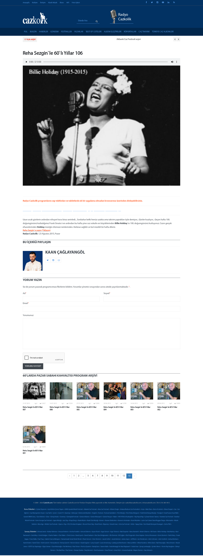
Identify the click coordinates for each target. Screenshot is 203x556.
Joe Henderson (142, 539)
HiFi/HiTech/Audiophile (125, 517)
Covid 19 (61, 513)
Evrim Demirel (162, 535)
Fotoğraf (160, 513)
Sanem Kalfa (104, 546)
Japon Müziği (57, 520)
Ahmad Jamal (41, 532)
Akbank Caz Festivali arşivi (52, 39)
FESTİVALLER (66, 32)
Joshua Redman (173, 539)
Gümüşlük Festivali (72, 517)
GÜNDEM (54, 32)
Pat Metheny (67, 546)
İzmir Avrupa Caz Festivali (44, 520)
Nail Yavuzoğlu (160, 543)
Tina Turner (69, 550)
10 (112, 476)
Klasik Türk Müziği (92, 520)
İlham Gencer (87, 539)
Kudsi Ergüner (85, 543)
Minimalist (169, 520)
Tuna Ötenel (109, 550)
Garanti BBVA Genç (29, 517)
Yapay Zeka (138, 524)
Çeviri (55, 513)
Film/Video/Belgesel (132, 513)
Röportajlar (130, 32)
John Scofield (162, 539)
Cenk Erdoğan (43, 535)
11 (118, 476)
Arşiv (142, 509)
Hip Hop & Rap (139, 517)
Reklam (35, 3)
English (94, 513)
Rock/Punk (98, 524)
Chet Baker (62, 535)
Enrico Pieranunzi (151, 535)
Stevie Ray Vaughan (168, 546)
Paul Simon (76, 546)
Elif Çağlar (121, 535)
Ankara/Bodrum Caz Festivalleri (130, 509)
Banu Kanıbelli (134, 532)
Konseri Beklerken (111, 520)
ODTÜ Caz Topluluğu (34, 546)
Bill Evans (153, 532)
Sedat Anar (134, 546)
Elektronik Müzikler (85, 513)
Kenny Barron (55, 543)
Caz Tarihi (49, 513)
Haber (115, 517)
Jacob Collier (106, 539)
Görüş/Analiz (54, 517)
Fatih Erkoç (171, 535)
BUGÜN (33, 32)
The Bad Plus (60, 550)
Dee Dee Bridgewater (102, 535)
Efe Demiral (113, 535)
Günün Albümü (84, 517)
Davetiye (67, 513)
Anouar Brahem (63, 532)
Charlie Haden (52, 535)
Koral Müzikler (135, 520)
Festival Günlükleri (110, 513)
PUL (25, 32)
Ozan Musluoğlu (57, 546)
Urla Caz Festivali (124, 524)
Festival (100, 513)
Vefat (132, 524)
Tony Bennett (88, 550)
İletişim (43, 3)
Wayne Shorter (138, 550)
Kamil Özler (36, 543)
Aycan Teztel (96, 532)
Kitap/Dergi (73, 520)
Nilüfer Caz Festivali (51, 524)
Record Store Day (88, 524)
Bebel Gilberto (144, 532)
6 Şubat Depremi (41, 509)
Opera (61, 524)
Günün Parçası (107, 517)
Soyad (107, 293)
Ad (24, 293)
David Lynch (79, 535)
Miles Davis (151, 543)
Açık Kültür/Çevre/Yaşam (55, 509)
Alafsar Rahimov (52, 532)
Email (26, 303)
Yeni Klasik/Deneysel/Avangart (153, 524)
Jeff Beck (133, 539)
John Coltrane (152, 539)
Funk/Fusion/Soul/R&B (171, 513)
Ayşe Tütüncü (114, 532)
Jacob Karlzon (116, 539)
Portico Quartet (86, 546)
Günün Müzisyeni (96, 517)
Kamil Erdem (27, 543)
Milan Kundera (142, 543)
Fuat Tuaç (41, 539)
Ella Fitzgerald (130, 535)
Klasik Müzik (52, 3)
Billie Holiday (162, 532)
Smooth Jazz (114, 524)
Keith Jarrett (45, 543)
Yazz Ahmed (148, 550)
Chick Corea (70, 535)
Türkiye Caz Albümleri (163, 32)
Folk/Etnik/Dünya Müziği (148, 513)
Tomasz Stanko (78, 550)
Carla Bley (34, 535)
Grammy (62, 517)
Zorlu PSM (167, 524)
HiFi (67, 3)
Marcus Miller (132, 543)
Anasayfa (26, 3)
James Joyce (126, 539)
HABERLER (43, 32)
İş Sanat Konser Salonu (152, 517)
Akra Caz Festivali (103, 509)
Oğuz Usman (46, 546)
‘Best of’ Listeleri (94, 32)
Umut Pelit (117, 550)
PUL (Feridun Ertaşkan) (75, 524)
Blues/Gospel (168, 509)
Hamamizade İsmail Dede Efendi (71, 539)
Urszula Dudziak (127, 550)
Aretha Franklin (74, 532)
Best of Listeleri (158, 509)
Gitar (47, 517)
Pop (65, 524)
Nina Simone (171, 543)
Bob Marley (171, 532)
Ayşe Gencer (105, 532)
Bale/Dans (149, 509)
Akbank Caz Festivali (90, 509)
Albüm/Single (114, 509)
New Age (41, 524)
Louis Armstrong (105, 543)
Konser (101, 520)
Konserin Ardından (124, 520)
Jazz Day (65, 520)
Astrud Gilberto (86, 532)
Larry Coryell (95, 543)
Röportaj (106, 524)
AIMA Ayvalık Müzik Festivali (74, 509)
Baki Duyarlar (124, 532)
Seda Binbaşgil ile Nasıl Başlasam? (119, 546)
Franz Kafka (33, 539)
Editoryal (74, 513)
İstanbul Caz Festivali (166, 517)
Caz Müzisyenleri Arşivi (37, 513)
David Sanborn (88, 535)
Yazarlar (78, 32)
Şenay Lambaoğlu (145, 546)
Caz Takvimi (144, 32)
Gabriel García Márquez (52, 539)
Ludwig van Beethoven (119, 543)
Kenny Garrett (64, 543)
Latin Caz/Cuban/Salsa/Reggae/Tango (153, 520)
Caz (175, 509)
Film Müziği (121, 513)
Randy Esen (95, 546)
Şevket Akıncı (156, 546)
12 (124, 476)
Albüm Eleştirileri (112, 32)
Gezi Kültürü (41, 517)
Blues (62, 3)
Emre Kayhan (140, 535)
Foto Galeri (76, 3)
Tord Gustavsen (99, 550)
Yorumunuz (28, 315)
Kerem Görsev (75, 543)
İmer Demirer (97, 539)
